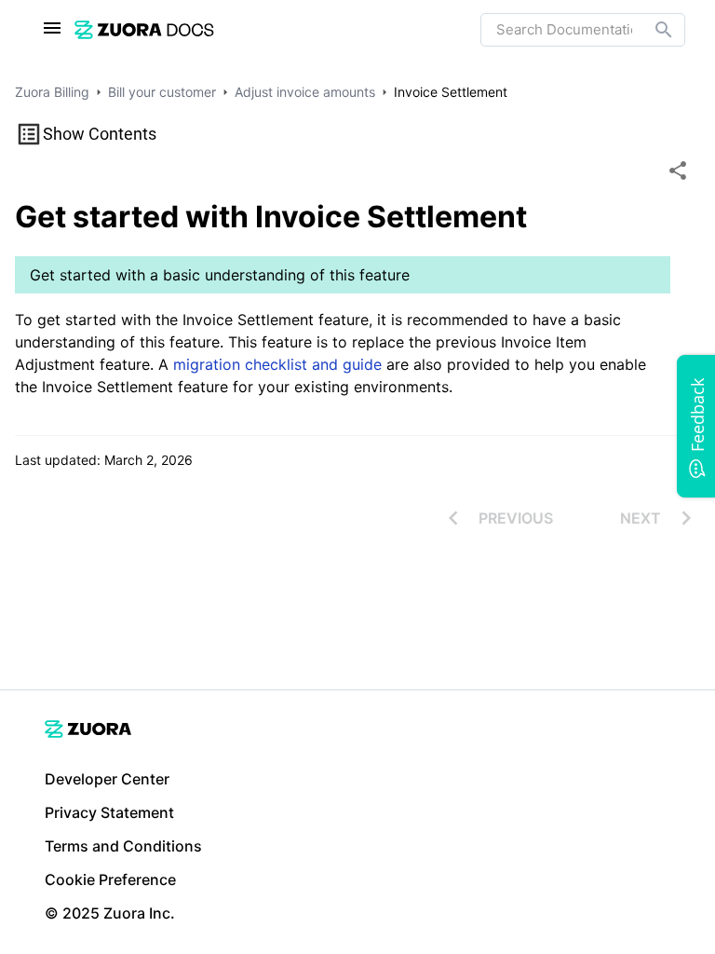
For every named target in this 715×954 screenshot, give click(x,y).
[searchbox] (651, 30)
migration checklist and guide (277, 364)
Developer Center (107, 779)
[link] (144, 29)
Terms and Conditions (123, 846)
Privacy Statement (109, 812)
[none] (677, 170)
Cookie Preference (110, 879)
